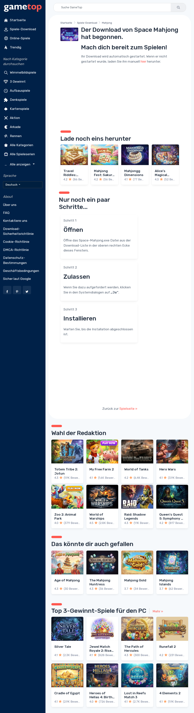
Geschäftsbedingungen (21, 271)
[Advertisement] (119, 96)
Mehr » (158, 611)
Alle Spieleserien (22, 154)
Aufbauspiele (19, 90)
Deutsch (11, 184)
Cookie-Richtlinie (16, 242)
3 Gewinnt (17, 81)
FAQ (6, 213)
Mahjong (107, 22)
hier (143, 61)
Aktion (14, 117)
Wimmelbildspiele (22, 72)
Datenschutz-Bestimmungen (15, 260)
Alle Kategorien (21, 145)
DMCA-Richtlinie (16, 250)
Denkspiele (18, 99)
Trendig (15, 47)
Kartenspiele (19, 108)
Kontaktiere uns (15, 221)
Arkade (15, 127)
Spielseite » (128, 408)
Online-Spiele (19, 38)
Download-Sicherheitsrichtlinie (18, 231)
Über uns (9, 205)
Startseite (17, 20)
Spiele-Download (22, 29)
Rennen (15, 136)
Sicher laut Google (17, 279)
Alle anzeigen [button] (18, 164)
